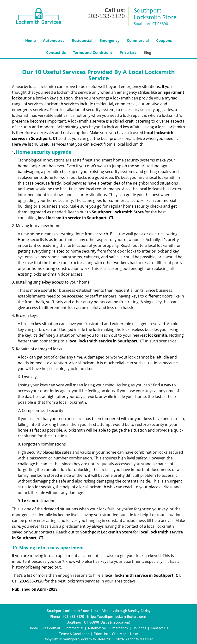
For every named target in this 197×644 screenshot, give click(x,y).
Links (134, 634)
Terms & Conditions (74, 634)
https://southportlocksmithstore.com (116, 617)
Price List (128, 52)
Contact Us (56, 52)
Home (30, 40)
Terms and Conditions (92, 52)
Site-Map (119, 634)
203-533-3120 (106, 16)
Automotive (54, 40)
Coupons (164, 40)
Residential (82, 40)
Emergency (110, 40)
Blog (147, 52)
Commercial (138, 40)
